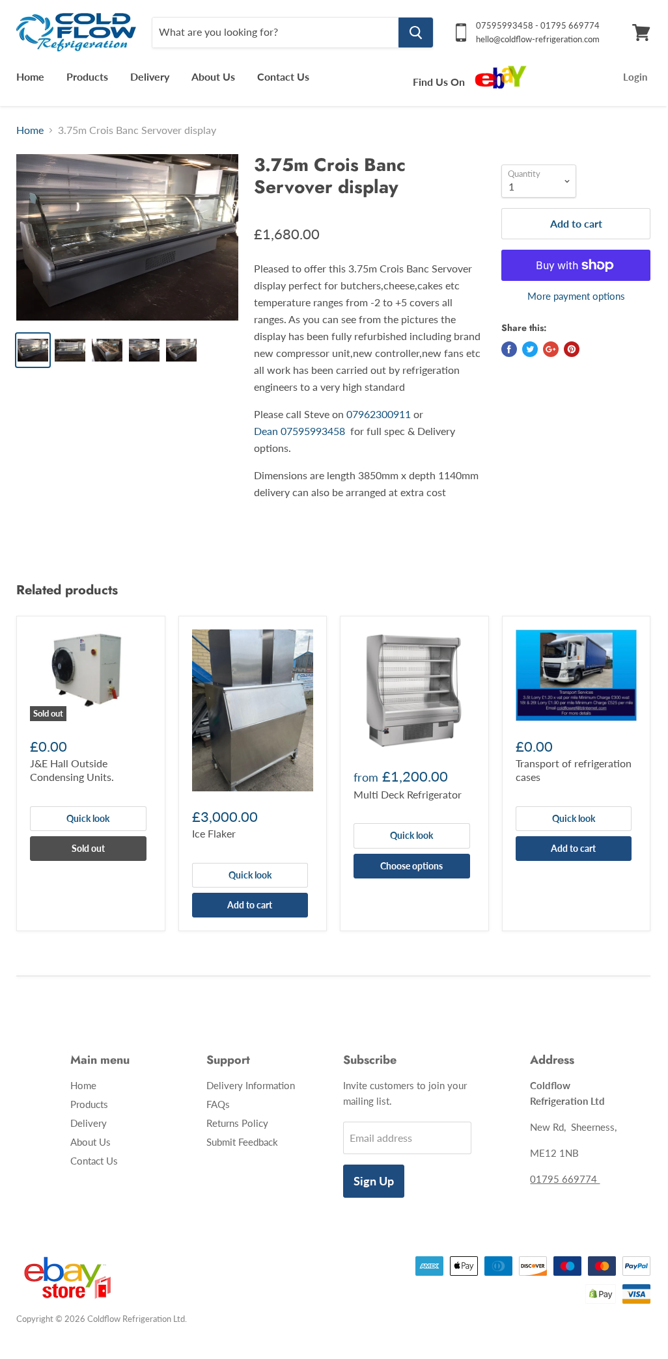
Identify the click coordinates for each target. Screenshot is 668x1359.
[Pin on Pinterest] (571, 349)
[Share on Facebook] (509, 349)
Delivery (149, 76)
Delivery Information (250, 1085)
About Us (213, 76)
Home (30, 76)
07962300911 (378, 414)
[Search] (415, 32)
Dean (266, 431)
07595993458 (315, 431)
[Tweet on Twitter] (530, 349)
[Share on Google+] (551, 349)
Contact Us (283, 76)
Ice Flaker (214, 833)
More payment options (576, 296)
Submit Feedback (242, 1142)
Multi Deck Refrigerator (408, 794)
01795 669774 (565, 1179)
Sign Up (374, 1181)
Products (87, 76)
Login (635, 77)
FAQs (218, 1104)
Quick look (87, 818)
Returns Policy (237, 1123)
